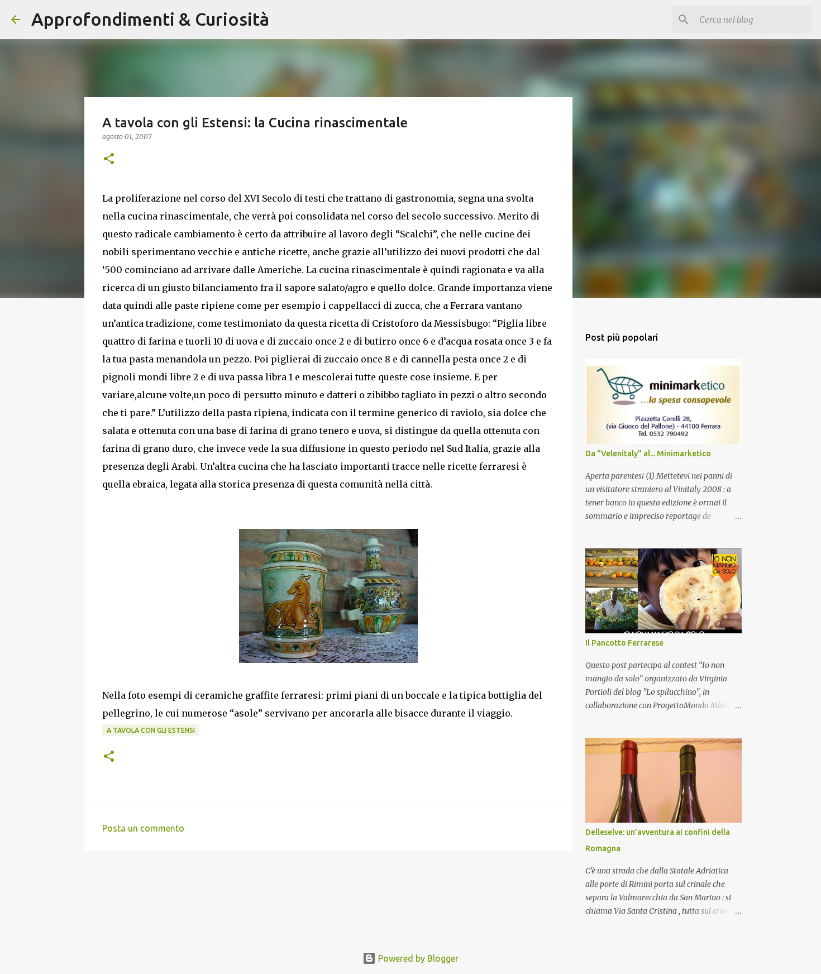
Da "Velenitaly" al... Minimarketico (648, 453)
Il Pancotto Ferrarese (624, 642)
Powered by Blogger (417, 958)
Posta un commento (143, 828)
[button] (109, 159)
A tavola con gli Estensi (151, 730)
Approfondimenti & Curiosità (150, 19)
